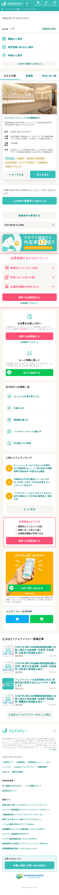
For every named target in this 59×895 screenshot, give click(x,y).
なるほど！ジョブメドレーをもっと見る (29, 714)
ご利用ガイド (7, 762)
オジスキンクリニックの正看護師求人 (23, 117)
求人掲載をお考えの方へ (12, 785)
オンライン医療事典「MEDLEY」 (15, 833)
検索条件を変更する (29, 215)
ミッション (6, 766)
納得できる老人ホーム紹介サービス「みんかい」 (21, 819)
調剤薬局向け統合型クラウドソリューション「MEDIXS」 (25, 843)
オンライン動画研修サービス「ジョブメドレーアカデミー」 (26, 809)
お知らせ (6, 771)
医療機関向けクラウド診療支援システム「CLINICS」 (23, 829)
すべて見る (53, 749)
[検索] (53, 224)
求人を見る (43, 174)
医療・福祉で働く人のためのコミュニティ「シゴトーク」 (25, 804)
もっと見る (29, 509)
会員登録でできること (29, 303)
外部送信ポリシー (35, 762)
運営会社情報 (17, 771)
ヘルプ (47, 762)
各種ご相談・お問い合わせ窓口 (29, 865)
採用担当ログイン (9, 790)
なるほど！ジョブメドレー (24, 766)
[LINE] (41, 619)
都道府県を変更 (49, 28)
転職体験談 (42, 766)
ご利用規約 (20, 762)
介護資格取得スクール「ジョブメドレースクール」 (22, 814)
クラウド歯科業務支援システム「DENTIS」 (19, 838)
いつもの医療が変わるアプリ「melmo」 (18, 824)
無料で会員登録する (29, 297)
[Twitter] (17, 619)
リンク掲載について (33, 785)
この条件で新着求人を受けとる (29, 63)
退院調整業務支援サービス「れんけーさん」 (20, 848)
